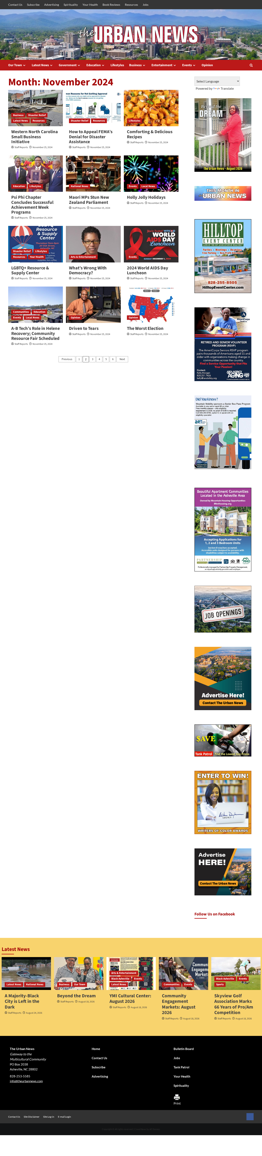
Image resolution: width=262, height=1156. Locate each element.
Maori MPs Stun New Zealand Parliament (89, 199)
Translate (227, 88)
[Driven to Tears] (93, 305)
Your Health (90, 4)
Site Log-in (48, 1116)
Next (122, 359)
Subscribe (33, 4)
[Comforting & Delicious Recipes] (151, 108)
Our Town (15, 65)
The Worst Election (145, 328)
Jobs (145, 4)
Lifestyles (117, 65)
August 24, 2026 (34, 1013)
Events (187, 65)
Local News (148, 186)
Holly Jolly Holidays (146, 197)
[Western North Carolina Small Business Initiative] (35, 108)
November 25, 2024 (42, 147)
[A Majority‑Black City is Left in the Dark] (26, 973)
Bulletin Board (184, 1049)
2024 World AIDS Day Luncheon (147, 270)
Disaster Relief (37, 115)
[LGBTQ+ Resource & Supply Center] (35, 244)
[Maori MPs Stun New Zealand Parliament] (93, 173)
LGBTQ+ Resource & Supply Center (30, 270)
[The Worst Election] (151, 305)
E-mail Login (64, 1116)
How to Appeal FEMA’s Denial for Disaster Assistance (91, 136)
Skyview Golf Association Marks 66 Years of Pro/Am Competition (233, 1004)
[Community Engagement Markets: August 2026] (183, 973)
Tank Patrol (181, 1067)
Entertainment (161, 65)
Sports (220, 984)
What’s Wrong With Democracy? (88, 270)
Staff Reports (21, 147)
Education (93, 65)
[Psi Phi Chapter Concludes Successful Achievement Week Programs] (35, 173)
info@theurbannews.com (26, 1081)
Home (96, 1049)
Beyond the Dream (76, 995)
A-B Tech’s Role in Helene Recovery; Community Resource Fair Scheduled (35, 333)
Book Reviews (111, 4)
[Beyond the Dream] (78, 973)
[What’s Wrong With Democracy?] (93, 244)
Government (68, 65)
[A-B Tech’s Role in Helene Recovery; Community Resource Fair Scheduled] (35, 305)
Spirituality (71, 4)
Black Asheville (120, 979)
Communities (21, 312)
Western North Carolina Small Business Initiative (34, 136)
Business (135, 65)
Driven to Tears (84, 328)
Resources (131, 4)
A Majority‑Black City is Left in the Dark (22, 1001)
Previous (67, 359)
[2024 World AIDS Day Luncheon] (151, 244)
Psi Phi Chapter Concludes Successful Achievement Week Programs (32, 204)
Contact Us (15, 4)
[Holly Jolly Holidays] (151, 173)
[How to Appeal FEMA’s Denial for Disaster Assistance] (93, 108)
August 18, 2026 (86, 1001)
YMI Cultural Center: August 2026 (130, 998)
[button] (251, 65)
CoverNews (140, 1129)
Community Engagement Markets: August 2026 (178, 1004)
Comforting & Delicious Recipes (150, 134)
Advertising (51, 4)
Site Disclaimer (32, 1116)
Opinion (207, 65)
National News (79, 186)
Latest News (40, 65)
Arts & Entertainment (83, 257)
